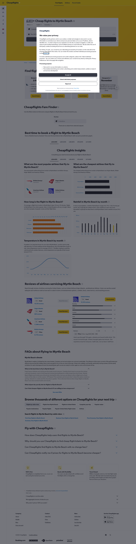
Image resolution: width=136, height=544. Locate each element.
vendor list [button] (46, 53)
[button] (68, 75)
